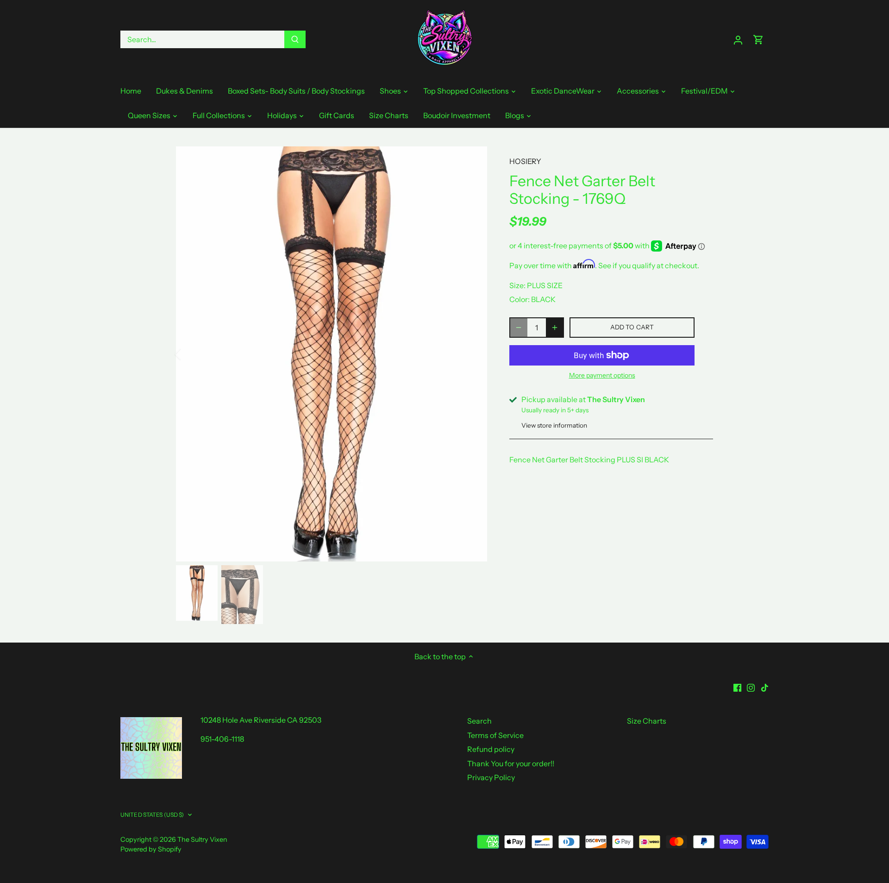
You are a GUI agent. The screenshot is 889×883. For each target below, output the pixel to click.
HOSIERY (525, 161)
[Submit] (295, 39)
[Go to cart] (758, 39)
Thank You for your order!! (510, 763)
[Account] (738, 39)
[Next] (473, 354)
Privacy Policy (491, 777)
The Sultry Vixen (202, 839)
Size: (517, 285)
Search (479, 720)
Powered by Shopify (151, 849)
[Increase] (554, 327)
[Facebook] (737, 686)
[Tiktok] (765, 686)
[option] (331, 353)
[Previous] (190, 354)
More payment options (602, 375)
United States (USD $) (152, 814)
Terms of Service (495, 735)
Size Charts (646, 720)
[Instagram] (751, 686)
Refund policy (490, 749)
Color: (519, 299)
